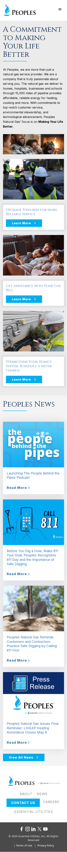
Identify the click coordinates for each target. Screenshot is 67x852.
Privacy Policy (45, 845)
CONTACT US (23, 803)
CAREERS (51, 802)
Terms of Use (24, 845)
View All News (21, 757)
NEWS (42, 794)
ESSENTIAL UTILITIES (33, 812)
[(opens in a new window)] (21, 829)
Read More (17, 488)
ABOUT (26, 794)
